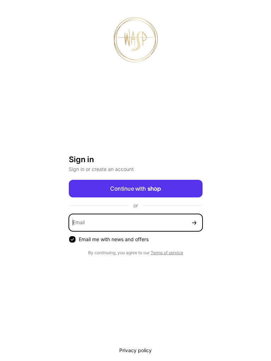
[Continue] (194, 222)
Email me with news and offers (114, 239)
